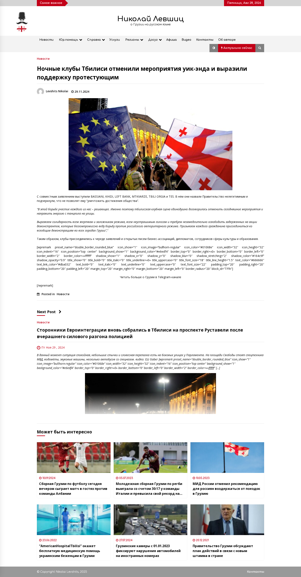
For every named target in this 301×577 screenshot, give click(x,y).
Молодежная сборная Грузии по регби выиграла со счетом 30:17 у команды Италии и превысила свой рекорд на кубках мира (149, 488)
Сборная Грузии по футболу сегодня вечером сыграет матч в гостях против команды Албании (73, 488)
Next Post (46, 311)
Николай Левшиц (150, 19)
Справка (94, 39)
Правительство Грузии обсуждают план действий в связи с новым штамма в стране (223, 551)
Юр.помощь (68, 39)
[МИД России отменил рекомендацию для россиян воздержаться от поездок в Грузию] (227, 457)
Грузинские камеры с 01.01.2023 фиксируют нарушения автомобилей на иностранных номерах (148, 551)
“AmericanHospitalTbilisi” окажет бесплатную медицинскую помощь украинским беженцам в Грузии (69, 551)
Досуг (153, 39)
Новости (46, 39)
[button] (213, 48)
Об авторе (227, 39)
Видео (186, 39)
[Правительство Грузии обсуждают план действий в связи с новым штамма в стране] (227, 519)
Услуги (114, 39)
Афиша (171, 39)
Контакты (204, 39)
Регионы (132, 39)
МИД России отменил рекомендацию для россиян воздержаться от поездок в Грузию (226, 488)
